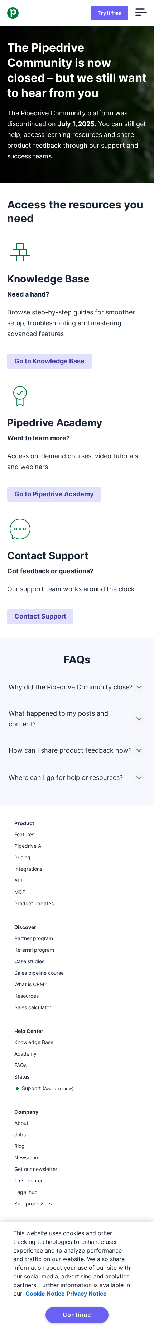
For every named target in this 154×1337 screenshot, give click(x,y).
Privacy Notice (87, 1293)
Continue (77, 1314)
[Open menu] (141, 12)
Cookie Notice (45, 1293)
